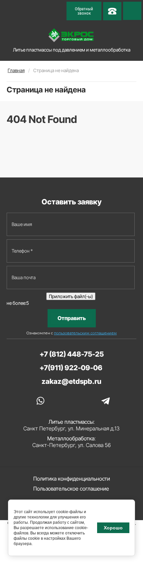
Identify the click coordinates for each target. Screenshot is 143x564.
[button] (84, 11)
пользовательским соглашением (85, 333)
